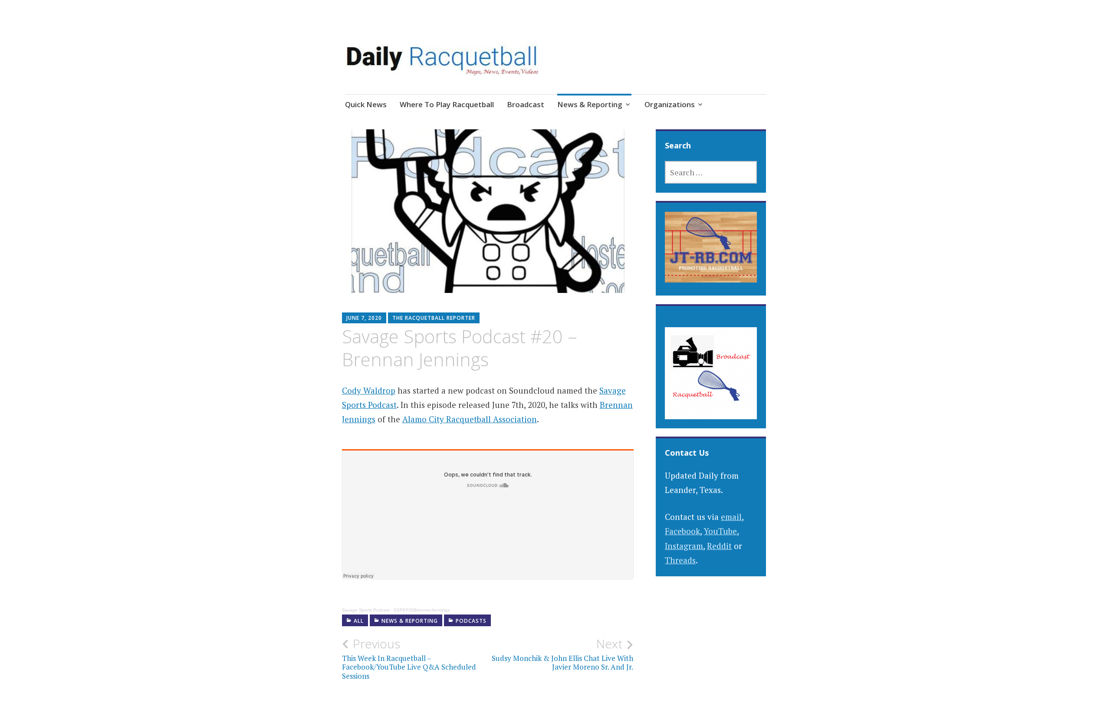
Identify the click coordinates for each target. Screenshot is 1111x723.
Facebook (682, 531)
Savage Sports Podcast (366, 610)
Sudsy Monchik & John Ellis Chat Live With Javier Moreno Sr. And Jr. (562, 654)
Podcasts (471, 620)
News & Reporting (589, 104)
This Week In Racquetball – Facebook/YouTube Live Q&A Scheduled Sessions (409, 658)
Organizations (669, 104)
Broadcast (525, 104)
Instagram (684, 545)
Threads (680, 560)
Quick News (366, 104)
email (731, 516)
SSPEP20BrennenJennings (422, 610)
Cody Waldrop (368, 390)
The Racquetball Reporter (433, 318)
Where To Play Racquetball (447, 104)
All (359, 620)
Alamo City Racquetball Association (469, 419)
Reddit (719, 545)
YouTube (720, 531)
